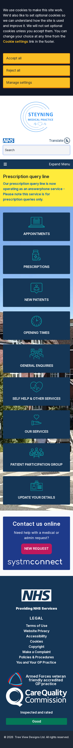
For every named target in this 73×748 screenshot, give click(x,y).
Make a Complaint (36, 652)
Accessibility (36, 636)
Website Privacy (36, 631)
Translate (56, 140)
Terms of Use (36, 626)
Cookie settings (15, 41)
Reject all (13, 70)
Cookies (36, 641)
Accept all (14, 58)
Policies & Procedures (36, 657)
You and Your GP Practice (36, 662)
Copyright (36, 647)
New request (36, 548)
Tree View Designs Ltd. (30, 737)
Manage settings (19, 82)
